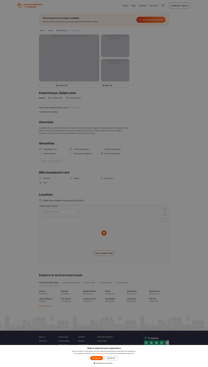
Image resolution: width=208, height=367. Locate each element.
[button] (104, 363)
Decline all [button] (111, 358)
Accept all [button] (96, 358)
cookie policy (99, 353)
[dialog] (104, 356)
